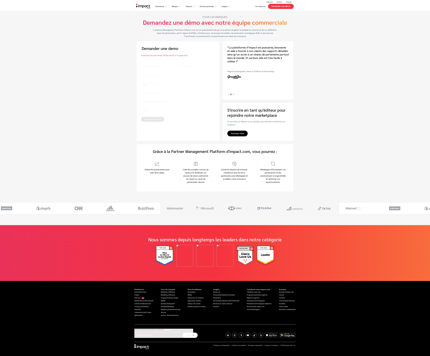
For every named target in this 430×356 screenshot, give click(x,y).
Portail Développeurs (253, 309)
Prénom (146, 57)
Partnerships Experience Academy (224, 295)
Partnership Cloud (140, 292)
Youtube (247, 335)
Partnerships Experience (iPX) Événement (226, 301)
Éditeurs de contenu (194, 304)
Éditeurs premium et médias (197, 306)
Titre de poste (185, 66)
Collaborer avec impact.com (258, 289)
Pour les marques (168, 289)
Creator (136, 295)
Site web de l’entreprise (150, 83)
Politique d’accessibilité (239, 345)
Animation (137, 309)
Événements (217, 298)
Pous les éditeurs (195, 289)
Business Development (168, 304)
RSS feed (261, 335)
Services (163, 312)
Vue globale (191, 292)
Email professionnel (150, 66)
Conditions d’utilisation (271, 345)
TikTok (254, 335)
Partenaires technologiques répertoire (259, 304)
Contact (279, 2)
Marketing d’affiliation (168, 292)
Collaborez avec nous (253, 292)
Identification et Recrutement (143, 301)
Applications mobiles (194, 301)
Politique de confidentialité (221, 345)
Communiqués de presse (286, 301)
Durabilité (282, 304)
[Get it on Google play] (287, 335)
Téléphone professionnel (152, 93)
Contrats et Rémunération (142, 304)
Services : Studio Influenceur (170, 315)
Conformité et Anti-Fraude (142, 312)
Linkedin (228, 335)
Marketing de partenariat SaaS (170, 309)
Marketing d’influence (168, 295)
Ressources (216, 292)
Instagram (234, 335)
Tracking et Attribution (141, 306)
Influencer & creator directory (222, 304)
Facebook (241, 335)
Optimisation (138, 315)
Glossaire (216, 306)
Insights (216, 289)
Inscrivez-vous (237, 133)
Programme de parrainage (169, 298)
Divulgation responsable (255, 345)
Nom (182, 57)
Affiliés (190, 295)
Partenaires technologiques (256, 301)
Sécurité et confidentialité (287, 309)
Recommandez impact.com (255, 306)
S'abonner (190, 335)
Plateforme (139, 289)
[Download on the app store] (271, 335)
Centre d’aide (283, 306)
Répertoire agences (253, 298)
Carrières (282, 298)
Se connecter (260, 6)
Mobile (163, 301)
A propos (282, 289)
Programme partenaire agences (257, 295)
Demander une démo (280, 6)
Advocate (137, 298)
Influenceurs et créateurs (196, 298)
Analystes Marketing (167, 306)
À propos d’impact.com (286, 292)
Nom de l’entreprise (151, 75)
